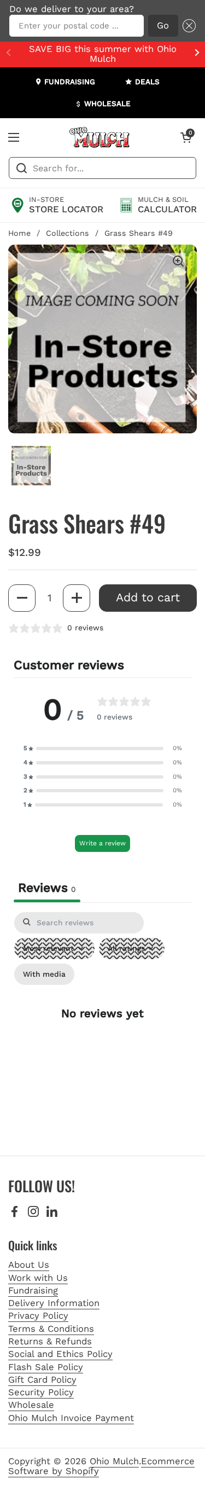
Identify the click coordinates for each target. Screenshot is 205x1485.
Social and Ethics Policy (60, 1354)
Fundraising (33, 1290)
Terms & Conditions (51, 1329)
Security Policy (41, 1392)
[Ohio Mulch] (100, 137)
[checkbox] (44, 974)
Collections (67, 233)
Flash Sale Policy (45, 1367)
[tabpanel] (102, 1023)
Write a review (102, 843)
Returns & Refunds (50, 1341)
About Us (28, 1265)
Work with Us (38, 1278)
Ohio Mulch (114, 1461)
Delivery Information (53, 1303)
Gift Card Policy (42, 1379)
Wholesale (31, 1405)
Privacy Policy (38, 1315)
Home (19, 233)
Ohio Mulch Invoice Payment (71, 1418)
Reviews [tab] (47, 887)
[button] (187, 26)
